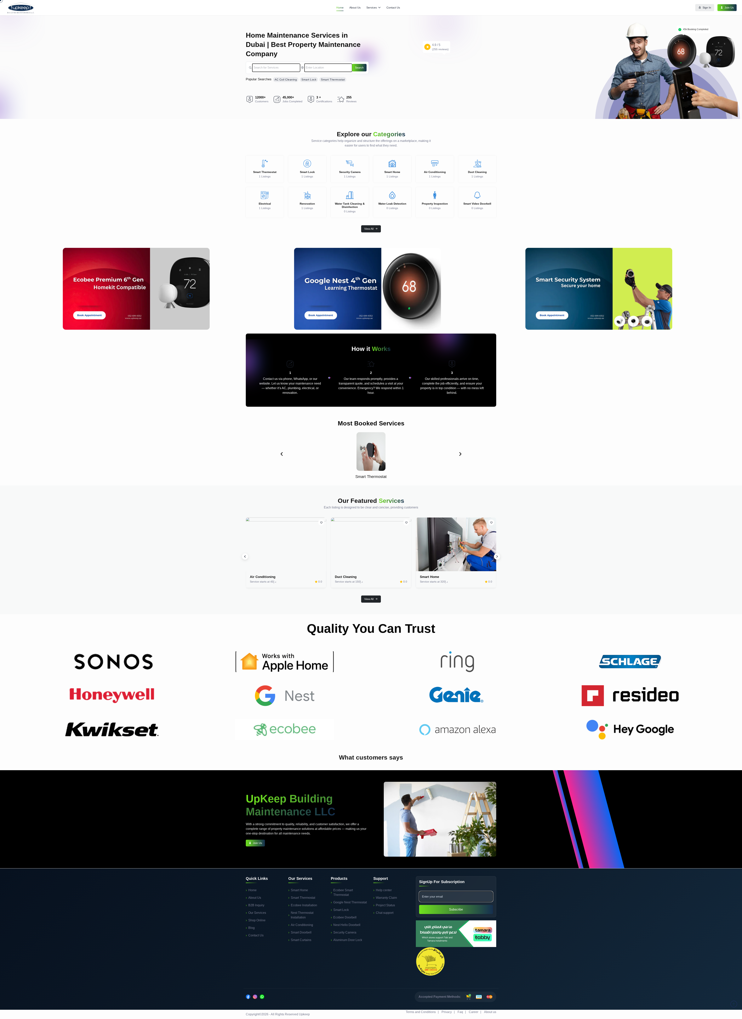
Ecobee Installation (304, 905)
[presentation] (245, 556)
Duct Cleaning (346, 577)
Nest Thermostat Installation (302, 915)
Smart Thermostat (333, 79)
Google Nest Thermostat (350, 902)
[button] (281, 453)
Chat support (384, 912)
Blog (251, 927)
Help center (384, 890)
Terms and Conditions (421, 1012)
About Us (355, 7)
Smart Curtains (301, 940)
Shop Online (256, 920)
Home (340, 7)
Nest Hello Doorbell (346, 925)
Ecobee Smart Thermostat (343, 892)
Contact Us (393, 7)
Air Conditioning (262, 577)
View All (369, 228)
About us (490, 1012)
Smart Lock (308, 79)
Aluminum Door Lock (347, 940)
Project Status (385, 905)
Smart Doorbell (301, 932)
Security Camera (344, 932)
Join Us (729, 7)
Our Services (257, 912)
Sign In (707, 7)
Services (371, 7)
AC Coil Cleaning (286, 79)
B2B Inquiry (256, 905)
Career (473, 1012)
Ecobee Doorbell (345, 917)
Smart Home (429, 577)
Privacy (447, 1012)
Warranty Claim (386, 897)
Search (359, 67)
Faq (460, 1012)
